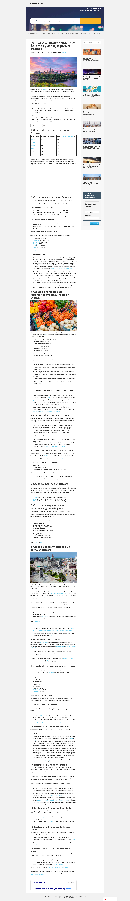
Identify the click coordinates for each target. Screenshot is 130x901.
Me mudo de (87, 210)
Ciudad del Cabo (37, 690)
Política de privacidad (63, 896)
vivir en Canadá (44, 642)
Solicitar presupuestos (90, 21)
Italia (46, 334)
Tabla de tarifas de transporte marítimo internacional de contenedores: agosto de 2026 (91, 59)
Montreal (33, 142)
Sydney (35, 244)
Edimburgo (51, 278)
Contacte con (55, 896)
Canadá (44, 89)
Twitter (84, 896)
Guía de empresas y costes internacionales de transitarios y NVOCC (91, 130)
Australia (45, 818)
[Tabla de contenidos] (42, 125)
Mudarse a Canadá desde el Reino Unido (58, 867)
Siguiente (94, 223)
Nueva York (36, 240)
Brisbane (74, 818)
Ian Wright (63, 52)
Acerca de (49, 896)
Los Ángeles (36, 242)
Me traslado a (88, 215)
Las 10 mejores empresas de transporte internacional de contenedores (91, 166)
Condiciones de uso (73, 896)
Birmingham (62, 860)
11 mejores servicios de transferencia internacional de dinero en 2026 (91, 95)
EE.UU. (74, 487)
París (34, 245)
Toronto (33, 139)
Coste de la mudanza (67, 136)
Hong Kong (36, 691)
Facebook (80, 896)
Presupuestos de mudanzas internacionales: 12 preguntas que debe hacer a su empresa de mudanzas (91, 148)
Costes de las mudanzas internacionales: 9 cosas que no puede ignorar (91, 113)
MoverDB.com (34, 3)
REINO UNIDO (55, 487)
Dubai (34, 247)
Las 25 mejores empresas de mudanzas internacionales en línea (91, 78)
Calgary (32, 148)
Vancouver (33, 145)
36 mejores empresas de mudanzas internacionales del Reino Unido (91, 183)
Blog (45, 896)
